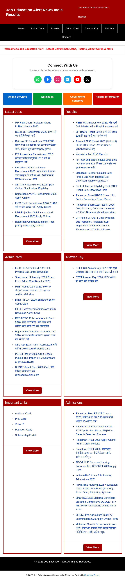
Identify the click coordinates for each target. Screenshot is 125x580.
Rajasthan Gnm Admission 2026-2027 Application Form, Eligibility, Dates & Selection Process (94, 430)
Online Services (17, 96)
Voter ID (19, 424)
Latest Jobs (38, 28)
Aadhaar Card (23, 413)
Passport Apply (23, 429)
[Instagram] (57, 79)
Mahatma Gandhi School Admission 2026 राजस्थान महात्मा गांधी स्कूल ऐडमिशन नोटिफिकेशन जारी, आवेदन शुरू (96, 528)
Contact (66, 37)
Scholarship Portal (25, 435)
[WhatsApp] (38, 79)
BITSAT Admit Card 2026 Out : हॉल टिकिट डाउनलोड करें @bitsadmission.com (34, 371)
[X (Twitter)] (87, 79)
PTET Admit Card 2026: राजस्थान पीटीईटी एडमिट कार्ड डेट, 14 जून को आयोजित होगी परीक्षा (33, 290)
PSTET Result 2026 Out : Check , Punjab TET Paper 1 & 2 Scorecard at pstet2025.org (35, 358)
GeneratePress (91, 575)
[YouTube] (77, 79)
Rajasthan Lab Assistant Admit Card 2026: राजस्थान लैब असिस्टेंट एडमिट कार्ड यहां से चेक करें (35, 335)
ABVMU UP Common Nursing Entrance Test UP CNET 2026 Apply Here (96, 466)
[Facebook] (48, 79)
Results (55, 28)
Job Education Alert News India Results (93, 12)
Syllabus (109, 28)
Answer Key (91, 28)
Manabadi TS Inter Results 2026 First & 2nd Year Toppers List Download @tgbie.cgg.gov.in (94, 176)
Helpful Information (107, 96)
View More (32, 241)
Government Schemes (77, 98)
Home (21, 28)
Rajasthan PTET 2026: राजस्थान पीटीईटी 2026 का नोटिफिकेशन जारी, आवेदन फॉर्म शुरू (93, 453)
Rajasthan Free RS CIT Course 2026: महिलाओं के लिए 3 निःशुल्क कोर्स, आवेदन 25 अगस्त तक (95, 417)
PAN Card (20, 418)
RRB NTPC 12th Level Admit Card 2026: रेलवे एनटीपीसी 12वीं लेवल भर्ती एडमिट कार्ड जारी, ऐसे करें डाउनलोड (34, 322)
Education (47, 96)
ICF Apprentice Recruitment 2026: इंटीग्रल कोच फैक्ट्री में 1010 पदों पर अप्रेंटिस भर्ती (34, 158)
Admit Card (72, 28)
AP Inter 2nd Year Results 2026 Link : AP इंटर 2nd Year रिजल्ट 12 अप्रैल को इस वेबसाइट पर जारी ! (96, 163)
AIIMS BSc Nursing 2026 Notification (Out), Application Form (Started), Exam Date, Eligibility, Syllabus (97, 488)
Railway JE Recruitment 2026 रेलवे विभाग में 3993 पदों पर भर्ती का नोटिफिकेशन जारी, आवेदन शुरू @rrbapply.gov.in (35, 145)
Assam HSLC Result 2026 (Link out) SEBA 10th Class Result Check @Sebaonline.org (96, 145)
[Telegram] (67, 79)
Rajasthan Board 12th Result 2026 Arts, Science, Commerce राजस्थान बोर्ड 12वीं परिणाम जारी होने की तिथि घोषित (95, 208)
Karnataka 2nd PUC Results (92, 154)
